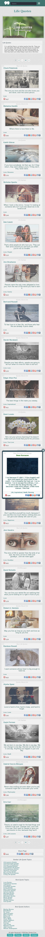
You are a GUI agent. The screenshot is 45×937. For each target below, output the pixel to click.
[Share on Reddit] (37, 495)
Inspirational (18, 492)
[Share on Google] (31, 495)
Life (12, 492)
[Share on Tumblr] (39, 495)
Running (31, 492)
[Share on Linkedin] (33, 495)
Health (25, 492)
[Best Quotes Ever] (7, 3)
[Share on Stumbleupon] (35, 495)
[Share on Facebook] (26, 495)
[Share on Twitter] (28, 495)
